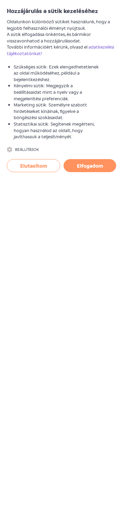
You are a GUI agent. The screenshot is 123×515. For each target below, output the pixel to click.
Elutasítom (33, 165)
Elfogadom (90, 165)
